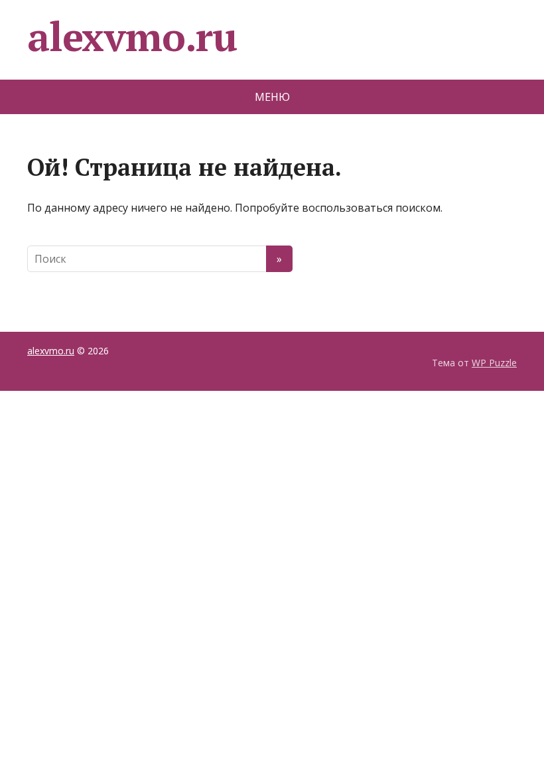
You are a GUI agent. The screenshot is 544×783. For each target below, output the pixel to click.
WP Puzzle (494, 362)
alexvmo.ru (132, 36)
